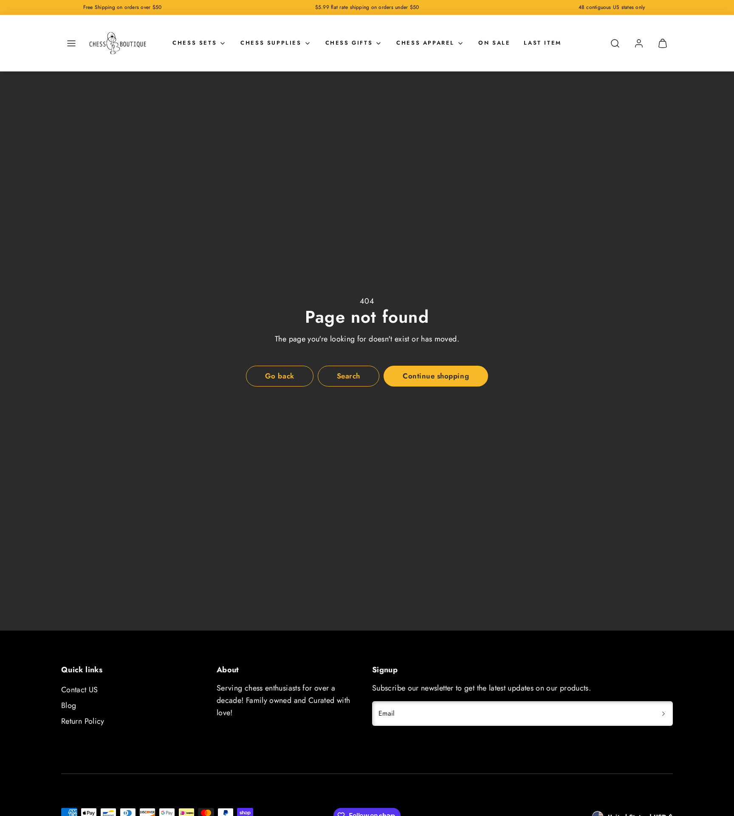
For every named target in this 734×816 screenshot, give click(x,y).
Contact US (79, 689)
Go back (279, 376)
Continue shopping (436, 376)
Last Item (542, 43)
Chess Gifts (349, 43)
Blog (68, 705)
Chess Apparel (425, 43)
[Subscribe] (663, 713)
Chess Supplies (270, 43)
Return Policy (82, 721)
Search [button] (348, 376)
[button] (71, 43)
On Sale (494, 43)
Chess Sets (194, 43)
